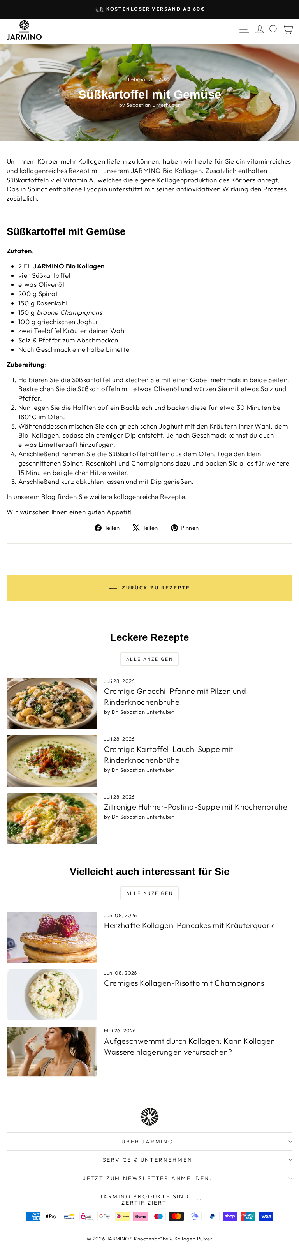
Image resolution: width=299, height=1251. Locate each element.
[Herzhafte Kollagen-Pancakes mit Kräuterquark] (52, 937)
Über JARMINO (147, 1141)
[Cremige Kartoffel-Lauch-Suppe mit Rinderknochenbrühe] (52, 760)
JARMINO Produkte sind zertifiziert (144, 1199)
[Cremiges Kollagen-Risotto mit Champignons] (52, 994)
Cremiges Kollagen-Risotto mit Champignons (184, 983)
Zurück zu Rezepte (155, 587)
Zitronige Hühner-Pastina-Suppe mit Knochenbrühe (195, 807)
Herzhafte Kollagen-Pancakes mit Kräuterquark (189, 925)
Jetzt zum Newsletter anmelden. (147, 1178)
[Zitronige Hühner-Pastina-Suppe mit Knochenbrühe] (52, 818)
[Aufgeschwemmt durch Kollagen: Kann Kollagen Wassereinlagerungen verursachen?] (52, 1052)
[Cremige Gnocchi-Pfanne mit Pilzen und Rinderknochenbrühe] (52, 703)
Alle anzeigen (149, 659)
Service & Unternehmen (148, 1159)
